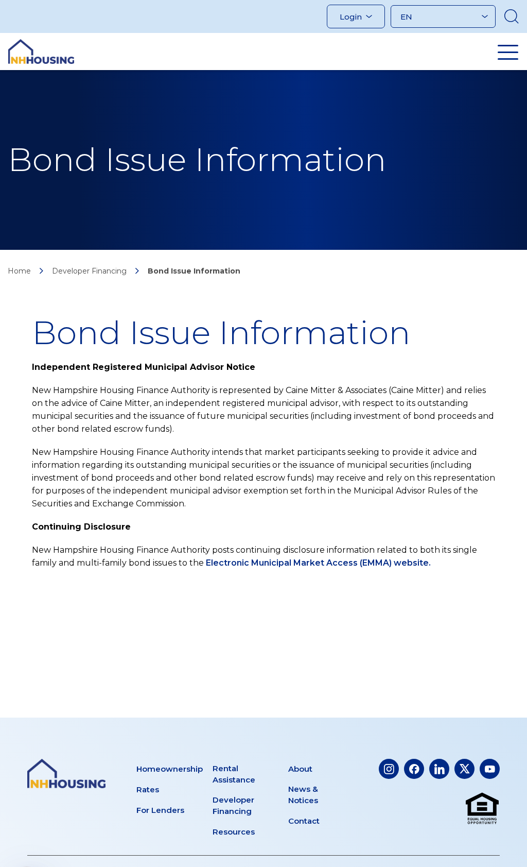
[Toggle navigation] (508, 52)
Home (19, 271)
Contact (304, 821)
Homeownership (169, 769)
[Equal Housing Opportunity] (482, 808)
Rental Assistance (234, 774)
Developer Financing (89, 271)
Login (351, 17)
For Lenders (160, 810)
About (300, 769)
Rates (147, 789)
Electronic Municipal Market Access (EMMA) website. (318, 563)
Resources (234, 832)
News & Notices (303, 794)
